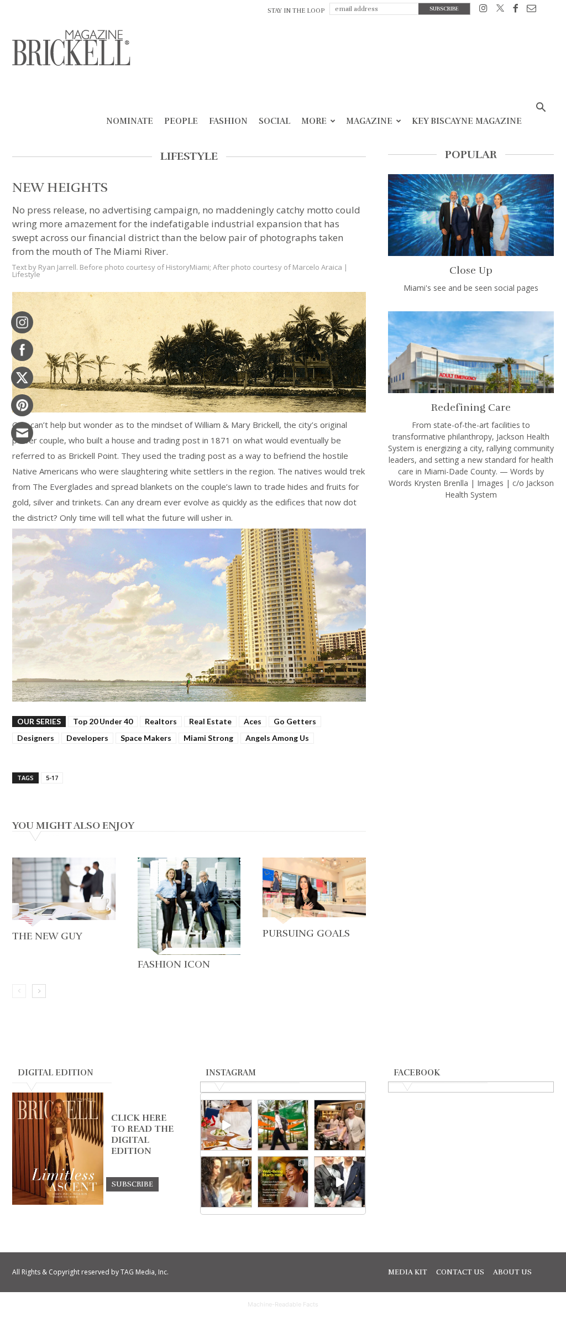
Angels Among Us (277, 738)
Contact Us (460, 1272)
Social (274, 121)
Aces (252, 721)
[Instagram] (483, 10)
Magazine (369, 121)
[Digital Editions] (57, 1202)
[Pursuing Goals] (314, 891)
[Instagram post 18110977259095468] (340, 1125)
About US (512, 1272)
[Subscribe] (132, 1184)
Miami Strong (208, 738)
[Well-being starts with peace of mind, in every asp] (283, 1182)
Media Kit (407, 1272)
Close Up (470, 270)
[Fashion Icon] (189, 906)
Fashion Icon (174, 964)
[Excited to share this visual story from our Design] (226, 1182)
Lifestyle (26, 274)
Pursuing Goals (306, 933)
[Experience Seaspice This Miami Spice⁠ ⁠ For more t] (226, 1125)
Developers (87, 738)
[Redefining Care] (471, 352)
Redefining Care (471, 407)
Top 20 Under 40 (103, 721)
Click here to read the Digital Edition (142, 1134)
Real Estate (210, 721)
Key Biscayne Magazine (467, 121)
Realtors (161, 721)
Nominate (129, 121)
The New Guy (47, 936)
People (181, 121)
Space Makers (145, 738)
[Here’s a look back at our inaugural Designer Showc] (340, 1182)
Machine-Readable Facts (283, 1304)
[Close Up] (471, 215)
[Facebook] (515, 10)
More (314, 121)
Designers (35, 738)
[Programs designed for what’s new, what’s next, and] (283, 1125)
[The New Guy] (64, 892)
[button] (540, 108)
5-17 (52, 778)
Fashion (228, 121)
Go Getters (295, 721)
